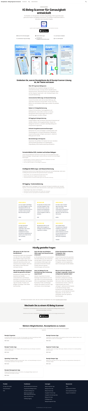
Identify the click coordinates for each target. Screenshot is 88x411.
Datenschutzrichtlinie (71, 388)
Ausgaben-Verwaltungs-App (51, 395)
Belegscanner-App (49, 388)
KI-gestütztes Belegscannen (30, 388)
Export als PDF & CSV (28, 396)
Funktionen (24, 1)
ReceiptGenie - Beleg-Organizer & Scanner (11, 1)
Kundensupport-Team (61, 299)
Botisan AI (41, 407)
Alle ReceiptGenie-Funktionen (30, 386)
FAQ (4, 390)
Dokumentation (34, 1)
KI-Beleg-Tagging (28, 398)
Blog (29, 1)
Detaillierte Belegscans (29, 390)
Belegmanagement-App (50, 401)
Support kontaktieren (71, 393)
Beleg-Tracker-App (49, 390)
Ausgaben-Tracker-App (50, 393)
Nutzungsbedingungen (71, 390)
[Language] (86, 2)
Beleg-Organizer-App (49, 386)
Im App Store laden (7, 386)
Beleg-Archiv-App (49, 397)
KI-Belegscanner (48, 399)
